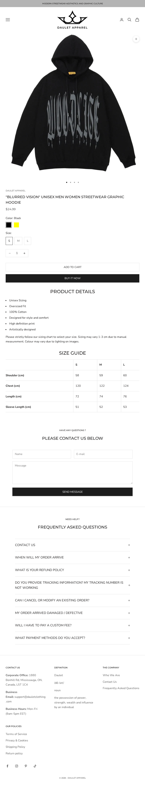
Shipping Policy (15, 747)
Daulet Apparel (15, 190)
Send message (72, 492)
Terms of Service (16, 734)
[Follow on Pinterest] (26, 766)
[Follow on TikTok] (35, 766)
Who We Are (111, 675)
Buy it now (73, 278)
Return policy (14, 753)
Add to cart (73, 267)
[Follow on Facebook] (7, 766)
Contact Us (110, 682)
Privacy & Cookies (17, 740)
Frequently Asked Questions (121, 688)
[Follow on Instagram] (16, 766)
